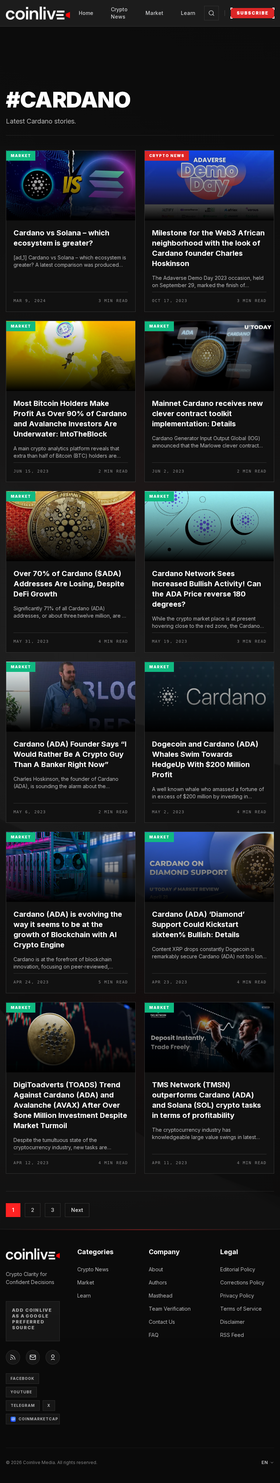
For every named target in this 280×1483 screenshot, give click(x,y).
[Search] (211, 13)
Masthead (160, 1295)
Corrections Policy (242, 1282)
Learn (188, 13)
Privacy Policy (237, 1295)
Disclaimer (232, 1322)
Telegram (23, 1405)
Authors (158, 1282)
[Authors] (53, 1357)
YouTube (21, 1392)
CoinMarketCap (38, 1419)
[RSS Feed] (13, 1357)
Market (154, 13)
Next (77, 1210)
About (156, 1269)
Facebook (22, 1378)
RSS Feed (232, 1335)
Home (86, 13)
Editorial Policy (237, 1269)
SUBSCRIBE (252, 13)
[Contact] (33, 1357)
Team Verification (170, 1309)
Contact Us (162, 1322)
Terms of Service (241, 1309)
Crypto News (119, 13)
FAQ (154, 1335)
